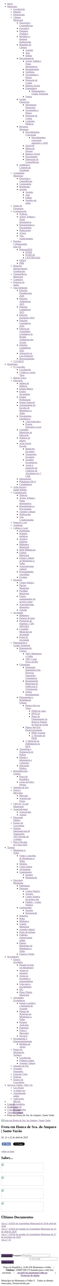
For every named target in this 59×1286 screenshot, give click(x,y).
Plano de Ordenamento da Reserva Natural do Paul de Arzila (39, 720)
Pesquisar (6, 1255)
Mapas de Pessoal (30, 149)
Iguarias (29, 875)
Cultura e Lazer (20, 528)
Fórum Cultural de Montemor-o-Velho (27, 561)
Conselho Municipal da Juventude (25, 632)
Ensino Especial (27, 402)
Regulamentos (32, 69)
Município (12, 6)
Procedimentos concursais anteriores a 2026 (39, 140)
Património (24, 530)
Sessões (23, 189)
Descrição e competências (25, 180)
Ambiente (18, 525)
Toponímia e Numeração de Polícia (26, 752)
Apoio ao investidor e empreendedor (26, 979)
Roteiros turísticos (23, 534)
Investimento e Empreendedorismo (22, 1040)
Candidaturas (25, 484)
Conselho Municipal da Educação (25, 432)
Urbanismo (24, 664)
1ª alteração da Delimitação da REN (32, 744)
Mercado (23, 795)
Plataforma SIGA (27, 481)
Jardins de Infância (24, 384)
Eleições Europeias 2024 (26, 316)
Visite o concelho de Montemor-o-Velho (27, 858)
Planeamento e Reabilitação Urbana (26, 700)
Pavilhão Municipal (24, 592)
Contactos (18, 279)
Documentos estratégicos (25, 417)
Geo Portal (18, 1088)
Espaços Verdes (26, 954)
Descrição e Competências (26, 24)
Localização (19, 9)
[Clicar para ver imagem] (26, 1120)
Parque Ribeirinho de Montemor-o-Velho (25, 947)
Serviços (23, 1036)
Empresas (24, 1027)
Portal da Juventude (24, 638)
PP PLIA (35, 713)
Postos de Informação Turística (18, 1052)
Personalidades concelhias (26, 573)
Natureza (23, 915)
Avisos (22, 233)
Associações (25, 812)
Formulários (31, 88)
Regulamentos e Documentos (27, 226)
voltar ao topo (7, 1151)
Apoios (22, 814)
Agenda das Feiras (25, 799)
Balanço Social (32, 85)
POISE (28, 252)
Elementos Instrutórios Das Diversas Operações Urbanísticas (33, 672)
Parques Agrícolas (24, 1023)
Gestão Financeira (24, 100)
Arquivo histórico (23, 540)
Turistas (11, 847)
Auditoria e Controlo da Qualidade (25, 168)
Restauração (31, 877)
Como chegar (25, 866)
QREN (22, 260)
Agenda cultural (27, 929)
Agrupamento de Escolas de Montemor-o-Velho (27, 409)
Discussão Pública (24, 767)
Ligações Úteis (20, 1074)
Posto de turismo (27, 932)
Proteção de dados (30, 1275)
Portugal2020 (25, 249)
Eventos (23, 577)
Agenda (29, 50)
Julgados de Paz (21, 787)
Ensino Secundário (24, 392)
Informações (25, 479)
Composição (25, 184)
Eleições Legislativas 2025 (25, 310)
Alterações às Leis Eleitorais (26, 354)
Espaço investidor (18, 960)
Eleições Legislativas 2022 (25, 348)
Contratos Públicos (30, 122)
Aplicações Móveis (18, 1100)
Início (10, 3)
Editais (28, 55)
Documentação (26, 58)
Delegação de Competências (32, 160)
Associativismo (20, 809)
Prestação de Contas (31, 81)
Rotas (22, 918)
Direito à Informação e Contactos (25, 760)
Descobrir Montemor (18, 881)
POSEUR (30, 255)
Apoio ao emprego (23, 971)
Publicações (25, 230)
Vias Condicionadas (26, 518)
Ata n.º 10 (6, 1240)
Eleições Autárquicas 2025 (25, 301)
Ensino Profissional (25, 398)
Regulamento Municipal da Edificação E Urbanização (31, 685)
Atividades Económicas (19, 999)
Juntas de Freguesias (18, 207)
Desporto (17, 580)
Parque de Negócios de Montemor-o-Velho (25, 1015)
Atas (27, 53)
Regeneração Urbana (25, 649)
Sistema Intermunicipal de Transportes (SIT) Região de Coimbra (21, 834)
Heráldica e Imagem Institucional (25, 39)
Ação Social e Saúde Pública (20, 488)
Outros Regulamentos (32, 693)
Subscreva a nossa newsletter (15, 1258)
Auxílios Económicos (31, 461)
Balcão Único (19, 378)
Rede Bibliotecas (27, 550)
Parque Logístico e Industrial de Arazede (27, 1006)
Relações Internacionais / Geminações (20, 269)
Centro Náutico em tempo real (32, 898)
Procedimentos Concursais (32, 133)
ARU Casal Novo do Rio (31, 660)
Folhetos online (26, 1060)
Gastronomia (25, 872)
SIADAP (29, 145)
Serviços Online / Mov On (20, 1085)
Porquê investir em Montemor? (26, 966)
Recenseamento (26, 358)
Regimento (24, 186)
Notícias (23, 214)
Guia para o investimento (25, 985)
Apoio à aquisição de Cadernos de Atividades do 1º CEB (33, 470)
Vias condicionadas (26, 237)
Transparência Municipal (20, 275)
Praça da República (24, 778)
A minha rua (19, 1090)
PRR (21, 263)
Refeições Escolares (30, 450)
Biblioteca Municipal (24, 545)
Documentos (31, 156)
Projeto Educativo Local (33, 425)
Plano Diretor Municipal (25, 993)
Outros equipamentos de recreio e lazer (27, 599)
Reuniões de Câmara (25, 46)
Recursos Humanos (24, 128)
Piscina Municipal (24, 586)
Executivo (24, 28)
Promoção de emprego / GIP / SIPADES (26, 624)
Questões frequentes (18, 1070)
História (17, 12)
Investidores (13, 956)
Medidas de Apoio (24, 1045)
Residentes (12, 364)
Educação (18, 380)
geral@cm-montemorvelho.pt (32, 1272)
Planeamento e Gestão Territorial (39, 92)
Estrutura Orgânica (23, 32)
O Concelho (19, 367)
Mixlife (33, 1283)
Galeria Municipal (24, 554)
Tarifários (29, 72)
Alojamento (25, 869)
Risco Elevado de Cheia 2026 (20, 843)
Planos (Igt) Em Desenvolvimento (33, 728)
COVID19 (18, 361)
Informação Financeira (30, 106)
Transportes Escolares (30, 455)
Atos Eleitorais (20, 287)
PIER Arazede (38, 733)
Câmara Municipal (18, 18)
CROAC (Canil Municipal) (20, 805)
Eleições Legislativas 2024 (25, 323)
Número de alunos (24, 439)
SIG (21, 989)
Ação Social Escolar (25, 444)
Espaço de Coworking (18, 824)
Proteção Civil (20, 522)
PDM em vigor (38, 711)
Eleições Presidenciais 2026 (25, 293)
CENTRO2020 (32, 257)
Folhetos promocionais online (25, 938)
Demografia (19, 14)
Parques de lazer (27, 618)
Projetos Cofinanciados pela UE (20, 244)
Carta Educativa (33, 421)
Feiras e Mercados (18, 791)
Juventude (18, 612)
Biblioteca (24, 615)
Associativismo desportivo (26, 605)
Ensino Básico (26, 388)
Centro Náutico (26, 582)
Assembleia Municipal (18, 174)
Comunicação (19, 211)
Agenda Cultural (27, 511)
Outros (28, 96)
